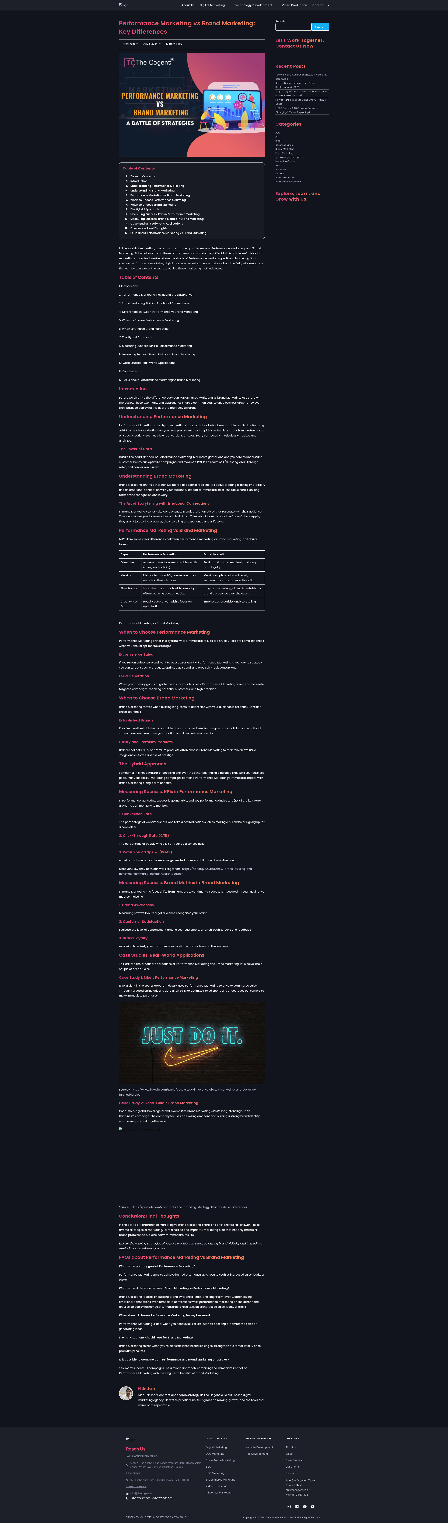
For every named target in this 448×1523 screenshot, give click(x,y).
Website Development (288, 181)
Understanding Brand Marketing (152, 190)
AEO (277, 132)
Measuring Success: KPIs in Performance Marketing (165, 214)
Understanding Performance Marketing (157, 186)
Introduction (139, 181)
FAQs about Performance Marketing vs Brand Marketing (168, 233)
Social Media (282, 169)
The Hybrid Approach (144, 209)
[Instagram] (289, 1506)
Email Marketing (284, 153)
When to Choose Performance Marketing (158, 200)
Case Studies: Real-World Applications (156, 223)
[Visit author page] (126, 1393)
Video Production (285, 177)
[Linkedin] (296, 1506)
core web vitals (284, 145)
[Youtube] (312, 1506)
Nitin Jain (129, 43)
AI (276, 136)
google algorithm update (289, 157)
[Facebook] (304, 1506)
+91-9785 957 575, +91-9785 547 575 (151, 1498)
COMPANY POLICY (154, 1517)
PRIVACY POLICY (135, 1517)
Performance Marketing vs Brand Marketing (160, 195)
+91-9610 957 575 (297, 1494)
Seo (277, 165)
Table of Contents (142, 176)
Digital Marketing (284, 149)
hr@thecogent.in (296, 1490)
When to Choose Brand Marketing (153, 205)
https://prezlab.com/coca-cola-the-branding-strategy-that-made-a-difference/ (189, 1207)
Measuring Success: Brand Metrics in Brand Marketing (167, 219)
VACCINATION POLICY (176, 1517)
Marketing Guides (285, 161)
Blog (278, 140)
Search (280, 21)
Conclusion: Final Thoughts (149, 228)
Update (279, 173)
